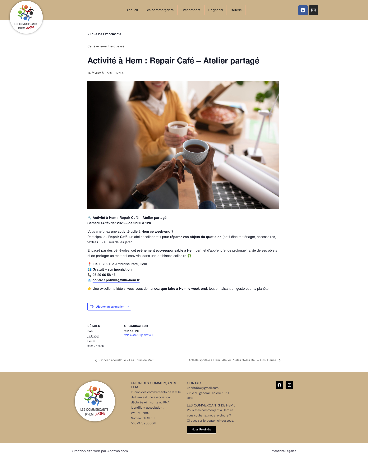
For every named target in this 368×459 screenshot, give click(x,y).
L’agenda (215, 10)
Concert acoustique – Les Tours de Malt (126, 360)
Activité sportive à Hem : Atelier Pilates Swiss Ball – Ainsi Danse (233, 360)
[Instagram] (313, 10)
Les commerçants (160, 10)
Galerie (236, 10)
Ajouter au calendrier (110, 306)
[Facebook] (303, 10)
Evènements (191, 10)
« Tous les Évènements (104, 34)
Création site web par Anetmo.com (100, 451)
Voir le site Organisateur (138, 335)
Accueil (132, 10)
